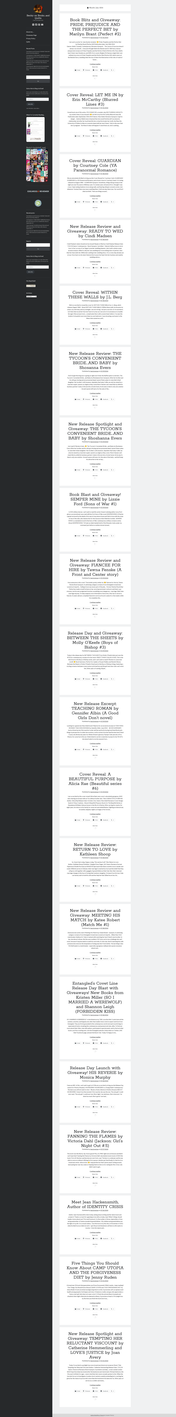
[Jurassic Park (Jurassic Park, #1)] (28, 180)
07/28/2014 (104, 858)
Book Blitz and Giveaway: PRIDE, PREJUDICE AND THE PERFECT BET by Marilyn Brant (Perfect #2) (95, 27)
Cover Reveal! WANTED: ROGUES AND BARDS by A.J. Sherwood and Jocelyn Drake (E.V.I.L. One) (37, 68)
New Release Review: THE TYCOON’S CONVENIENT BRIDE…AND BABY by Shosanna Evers (95, 360)
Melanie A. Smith (35, 132)
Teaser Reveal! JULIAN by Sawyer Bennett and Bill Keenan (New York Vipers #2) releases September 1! (37, 62)
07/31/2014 (104, 37)
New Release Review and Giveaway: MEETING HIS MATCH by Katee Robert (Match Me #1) (95, 917)
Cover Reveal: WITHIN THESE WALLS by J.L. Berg (95, 295)
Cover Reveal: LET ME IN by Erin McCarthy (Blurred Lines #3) (95, 99)
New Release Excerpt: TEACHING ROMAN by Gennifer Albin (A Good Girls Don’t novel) (95, 711)
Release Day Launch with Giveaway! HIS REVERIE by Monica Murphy (95, 1072)
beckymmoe (94, 37)
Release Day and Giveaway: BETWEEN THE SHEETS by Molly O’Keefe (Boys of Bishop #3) (95, 640)
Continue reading (95, 64)
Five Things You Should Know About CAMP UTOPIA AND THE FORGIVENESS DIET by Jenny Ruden (95, 1270)
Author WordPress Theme (97, 1415)
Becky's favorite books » (44, 184)
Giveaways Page (31, 35)
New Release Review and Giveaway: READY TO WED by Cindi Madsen (95, 231)
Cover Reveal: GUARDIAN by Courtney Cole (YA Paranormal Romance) (95, 165)
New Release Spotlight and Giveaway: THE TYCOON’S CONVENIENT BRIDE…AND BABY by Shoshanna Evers (95, 431)
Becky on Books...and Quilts (38, 17)
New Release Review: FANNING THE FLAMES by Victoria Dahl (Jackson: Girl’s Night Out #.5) (95, 1138)
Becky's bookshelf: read (36, 148)
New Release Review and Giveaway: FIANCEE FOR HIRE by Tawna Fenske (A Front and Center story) (95, 567)
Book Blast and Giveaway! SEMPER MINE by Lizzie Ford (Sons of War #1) (95, 499)
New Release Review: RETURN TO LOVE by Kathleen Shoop (95, 849)
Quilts (28, 42)
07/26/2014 (104, 1210)
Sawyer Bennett (35, 124)
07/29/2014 (104, 371)
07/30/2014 (104, 174)
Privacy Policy (30, 38)
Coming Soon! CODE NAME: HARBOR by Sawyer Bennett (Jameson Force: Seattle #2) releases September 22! (38, 57)
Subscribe (30, 104)
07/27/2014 (104, 1149)
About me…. (30, 32)
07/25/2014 (104, 1281)
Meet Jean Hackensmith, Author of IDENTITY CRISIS (95, 1204)
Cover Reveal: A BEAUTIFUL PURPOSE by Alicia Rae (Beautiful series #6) (95, 781)
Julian (32, 123)
